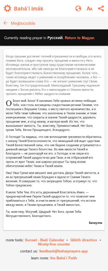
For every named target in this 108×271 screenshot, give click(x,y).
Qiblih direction (83, 239)
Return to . (80, 37)
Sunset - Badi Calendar (44, 239)
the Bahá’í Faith (63, 257)
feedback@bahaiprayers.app (63, 251)
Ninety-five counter (54, 244)
